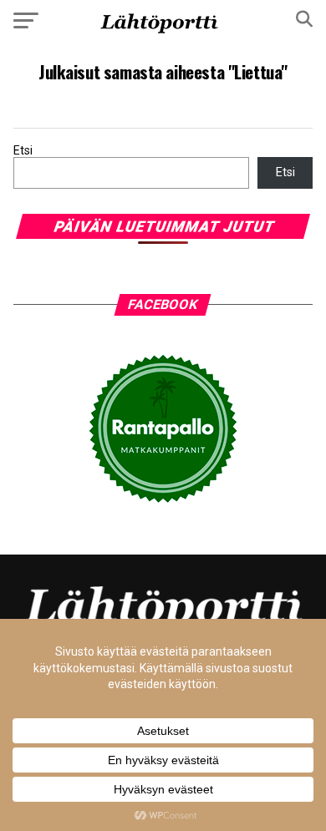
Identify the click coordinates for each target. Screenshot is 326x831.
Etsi (23, 151)
